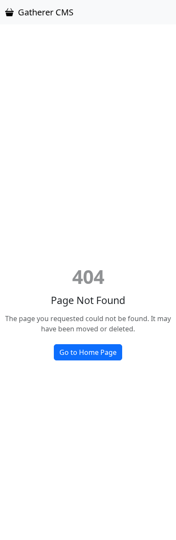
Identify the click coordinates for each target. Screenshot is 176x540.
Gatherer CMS (45, 12)
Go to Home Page (88, 352)
